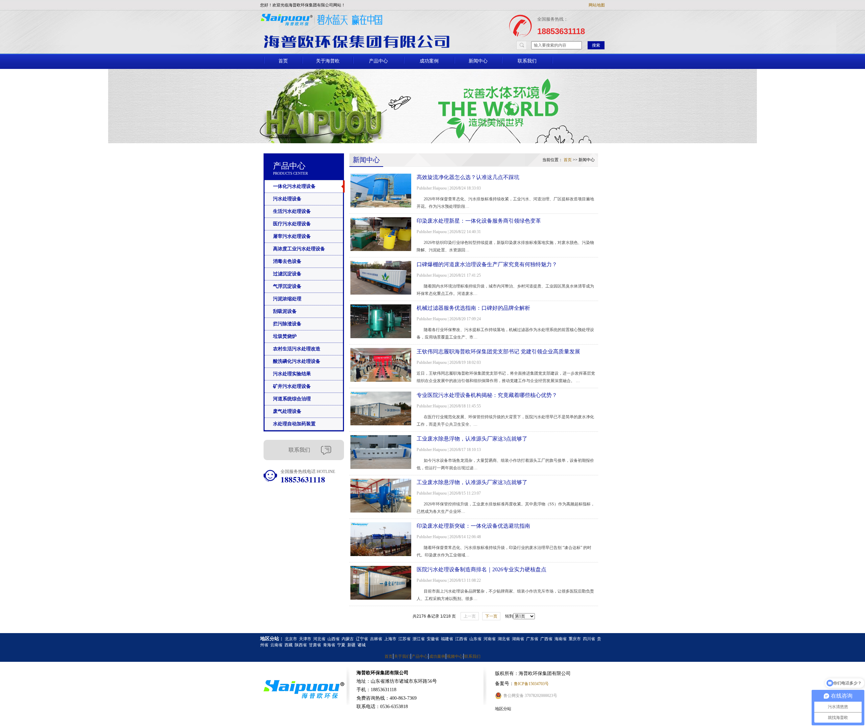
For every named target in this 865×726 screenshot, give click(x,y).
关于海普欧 (328, 61)
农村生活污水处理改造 (296, 348)
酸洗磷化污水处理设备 (296, 361)
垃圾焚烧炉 (285, 336)
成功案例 (429, 61)
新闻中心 (478, 61)
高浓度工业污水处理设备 (299, 248)
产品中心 (378, 61)
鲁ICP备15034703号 (531, 683)
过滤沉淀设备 (287, 273)
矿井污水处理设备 (292, 386)
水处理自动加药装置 (294, 423)
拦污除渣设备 (287, 323)
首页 (283, 61)
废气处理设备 (287, 411)
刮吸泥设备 (285, 311)
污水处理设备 (287, 198)
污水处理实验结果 (292, 373)
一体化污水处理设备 (294, 186)
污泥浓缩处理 (287, 298)
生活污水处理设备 (292, 211)
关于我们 (402, 656)
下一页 (491, 616)
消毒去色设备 (287, 261)
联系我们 (527, 61)
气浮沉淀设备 (287, 286)
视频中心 (455, 656)
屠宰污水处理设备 (292, 236)
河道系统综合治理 (292, 398)
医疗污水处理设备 (292, 223)
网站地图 (597, 5)
